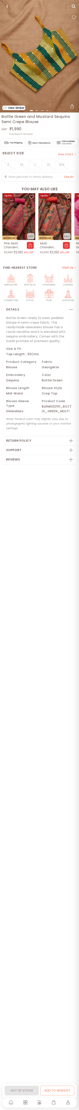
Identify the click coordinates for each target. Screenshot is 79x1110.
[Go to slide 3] (42, 110)
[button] (30, 245)
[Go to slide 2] (37, 110)
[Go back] (7, 6)
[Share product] (72, 106)
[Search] (73, 6)
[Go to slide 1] (31, 110)
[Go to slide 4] (47, 110)
